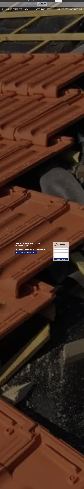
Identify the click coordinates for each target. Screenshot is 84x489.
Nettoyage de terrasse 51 (43, 9)
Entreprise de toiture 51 (80, 9)
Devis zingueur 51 (26, 9)
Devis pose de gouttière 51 (38, 9)
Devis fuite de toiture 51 (48, 9)
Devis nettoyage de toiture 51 (15, 9)
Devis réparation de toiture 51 (21, 9)
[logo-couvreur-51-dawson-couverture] (42, 4)
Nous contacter (31, 252)
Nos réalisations (20, 252)
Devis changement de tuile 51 (75, 9)
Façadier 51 (62, 9)
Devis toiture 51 (70, 9)
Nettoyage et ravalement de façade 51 (53, 9)
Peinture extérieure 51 (66, 9)
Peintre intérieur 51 (59, 9)
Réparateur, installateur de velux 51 (31, 9)
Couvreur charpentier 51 (4, 9)
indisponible (24, 0)
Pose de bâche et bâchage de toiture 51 (9, 9)
